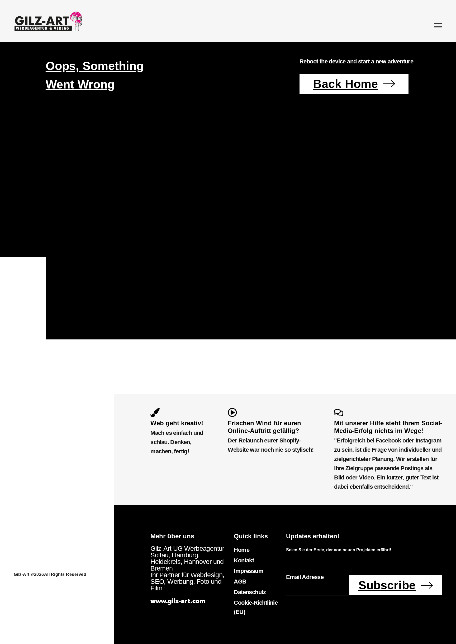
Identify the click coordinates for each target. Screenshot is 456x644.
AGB (240, 581)
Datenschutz (250, 592)
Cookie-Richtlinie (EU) (256, 607)
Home (241, 550)
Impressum (248, 571)
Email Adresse (305, 577)
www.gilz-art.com (177, 600)
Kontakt (244, 560)
